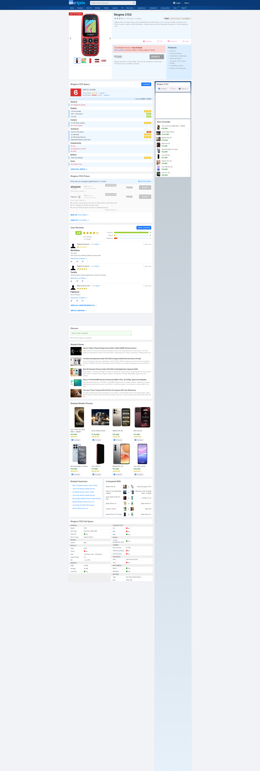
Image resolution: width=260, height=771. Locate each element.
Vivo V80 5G (96, 466)
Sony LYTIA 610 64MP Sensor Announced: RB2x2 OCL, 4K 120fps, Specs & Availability (114, 380)
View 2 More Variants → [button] (78, 200)
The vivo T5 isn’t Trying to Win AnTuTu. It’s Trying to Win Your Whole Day (109, 390)
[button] (111, 169)
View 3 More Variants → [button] (78, 191)
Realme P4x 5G (118, 466)
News (72, 8)
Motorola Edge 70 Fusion (79, 466)
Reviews (80, 8)
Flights (183, 8)
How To (89, 8)
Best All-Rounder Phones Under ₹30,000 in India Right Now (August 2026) (110, 369)
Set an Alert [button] (119, 50)
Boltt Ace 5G (138, 431)
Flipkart (96, 244)
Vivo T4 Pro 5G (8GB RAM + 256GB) (77, 431)
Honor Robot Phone (98, 431)
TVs (122, 8)
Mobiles (97, 8)
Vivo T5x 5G (166, 172)
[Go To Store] (75, 187)
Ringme (187, 18)
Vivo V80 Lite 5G (139, 466)
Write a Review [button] (144, 227)
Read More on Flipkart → (78, 258)
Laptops (115, 8)
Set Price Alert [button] (145, 181)
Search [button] (155, 56)
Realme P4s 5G (118, 431)
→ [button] (79, 215)
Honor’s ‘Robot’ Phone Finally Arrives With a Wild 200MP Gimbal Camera (109, 348)
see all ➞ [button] (103, 93)
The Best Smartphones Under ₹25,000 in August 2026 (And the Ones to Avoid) (112, 359)
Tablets (106, 8)
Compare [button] (146, 84)
